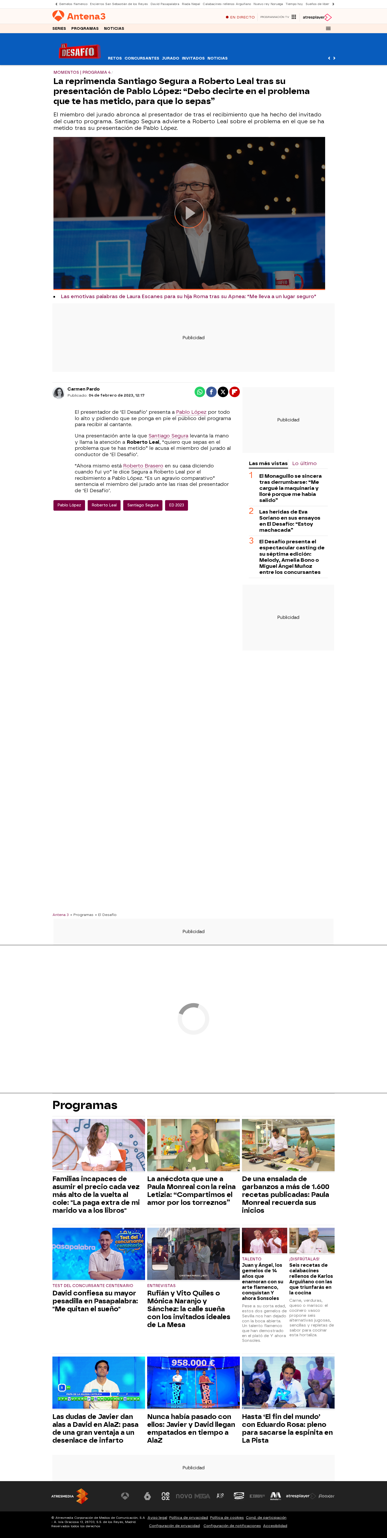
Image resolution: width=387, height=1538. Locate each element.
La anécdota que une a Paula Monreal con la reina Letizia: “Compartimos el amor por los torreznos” (191, 1190)
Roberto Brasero (143, 466)
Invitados (193, 58)
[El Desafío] (79, 61)
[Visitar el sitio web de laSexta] (147, 1496)
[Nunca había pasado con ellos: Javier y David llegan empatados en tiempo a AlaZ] (193, 1383)
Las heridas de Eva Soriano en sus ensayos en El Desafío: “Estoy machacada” (289, 521)
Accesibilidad (275, 1526)
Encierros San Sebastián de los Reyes (119, 4)
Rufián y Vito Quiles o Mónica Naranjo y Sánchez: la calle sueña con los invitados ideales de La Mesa (188, 1309)
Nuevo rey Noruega (268, 4)
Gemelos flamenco (73, 4)
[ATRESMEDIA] (69, 1496)
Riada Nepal (191, 4)
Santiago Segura (168, 436)
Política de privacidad (188, 1518)
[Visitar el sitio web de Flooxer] (326, 1496)
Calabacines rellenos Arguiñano (227, 4)
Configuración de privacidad (174, 1526)
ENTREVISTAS (161, 1286)
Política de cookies (227, 1518)
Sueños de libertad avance (326, 4)
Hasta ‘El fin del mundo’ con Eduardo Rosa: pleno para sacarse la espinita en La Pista (287, 1428)
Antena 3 (60, 915)
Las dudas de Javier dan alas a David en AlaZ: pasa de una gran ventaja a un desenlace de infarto (95, 1428)
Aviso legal (157, 1518)
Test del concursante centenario (92, 1286)
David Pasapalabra (165, 4)
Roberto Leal (104, 505)
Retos (115, 58)
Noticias (114, 28)
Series (59, 28)
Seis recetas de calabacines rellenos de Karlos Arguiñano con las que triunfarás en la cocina (311, 1278)
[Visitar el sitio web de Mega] (202, 1496)
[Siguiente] (332, 4)
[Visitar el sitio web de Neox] (165, 1496)
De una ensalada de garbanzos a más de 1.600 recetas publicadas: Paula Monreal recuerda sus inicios (285, 1194)
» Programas (81, 915)
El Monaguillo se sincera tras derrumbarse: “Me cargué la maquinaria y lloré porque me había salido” (290, 488)
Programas (85, 28)
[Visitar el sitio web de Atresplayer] (301, 1496)
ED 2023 (176, 505)
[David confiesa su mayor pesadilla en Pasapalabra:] (98, 1254)
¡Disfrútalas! (304, 1259)
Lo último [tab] (304, 463)
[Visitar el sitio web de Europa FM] (257, 1496)
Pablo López (191, 412)
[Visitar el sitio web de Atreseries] (221, 1496)
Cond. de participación (266, 1518)
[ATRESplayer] (317, 17)
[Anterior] (55, 4)
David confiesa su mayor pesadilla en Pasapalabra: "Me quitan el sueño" (95, 1301)
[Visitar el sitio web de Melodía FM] (276, 1496)
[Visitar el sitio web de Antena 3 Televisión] (129, 1496)
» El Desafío (106, 915)
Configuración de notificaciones (232, 1526)
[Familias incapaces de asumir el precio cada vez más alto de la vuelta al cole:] (98, 1145)
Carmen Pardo (83, 389)
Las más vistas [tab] (268, 463)
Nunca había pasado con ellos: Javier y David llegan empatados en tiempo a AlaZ (191, 1428)
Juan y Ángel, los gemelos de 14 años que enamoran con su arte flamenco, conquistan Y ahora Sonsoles (262, 1281)
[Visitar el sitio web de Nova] (184, 1496)
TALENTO (251, 1259)
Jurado (170, 58)
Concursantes (142, 58)
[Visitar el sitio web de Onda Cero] (239, 1496)
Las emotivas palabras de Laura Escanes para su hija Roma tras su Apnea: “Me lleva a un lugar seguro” (188, 296)
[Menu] (328, 28)
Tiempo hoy (294, 4)
